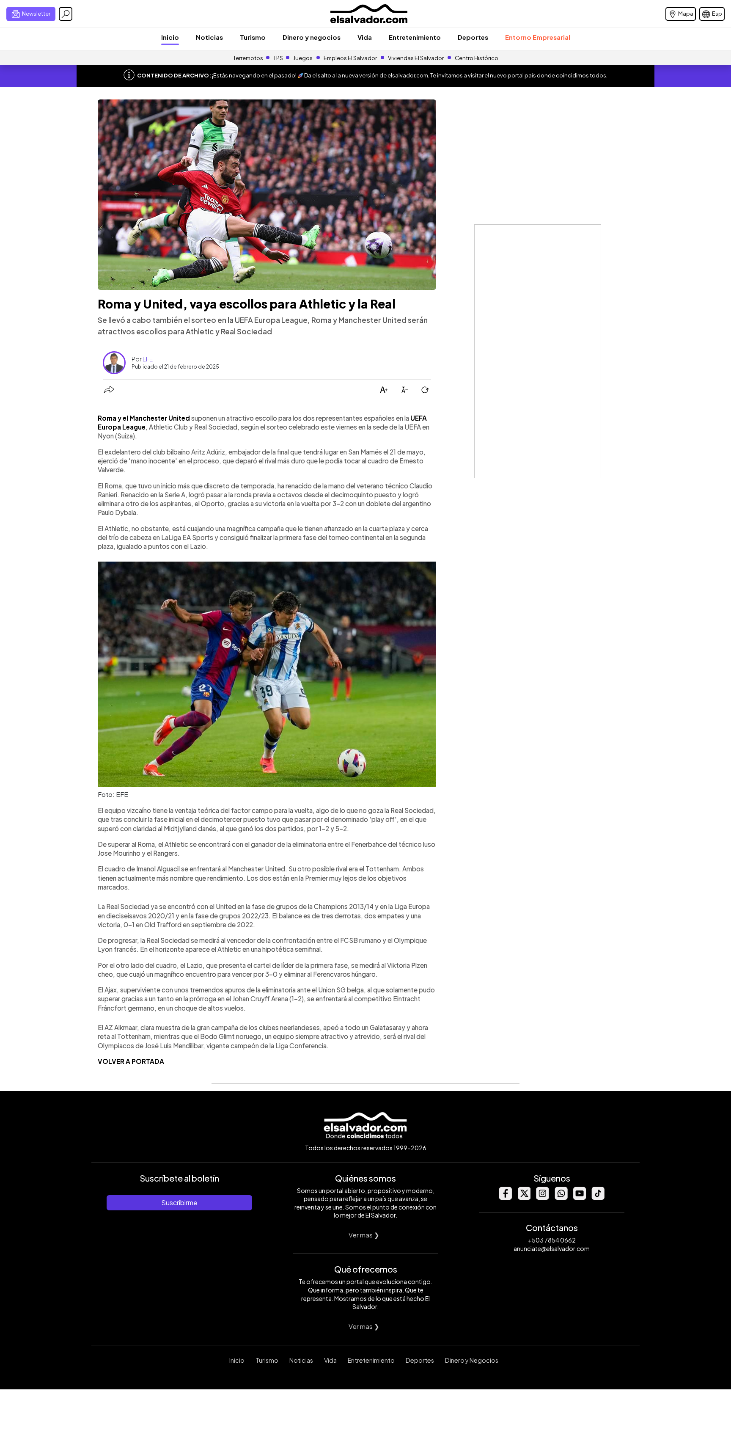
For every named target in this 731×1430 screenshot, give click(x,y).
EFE (148, 359)
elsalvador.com (407, 75)
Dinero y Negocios (471, 1360)
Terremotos (248, 58)
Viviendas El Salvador (416, 58)
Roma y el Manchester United (144, 418)
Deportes (473, 37)
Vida (364, 37)
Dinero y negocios (312, 37)
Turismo (253, 37)
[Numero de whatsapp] (561, 1197)
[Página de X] (523, 1197)
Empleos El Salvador (350, 58)
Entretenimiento (415, 37)
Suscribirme (179, 1202)
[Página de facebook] (505, 1197)
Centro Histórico (476, 58)
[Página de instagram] (542, 1197)
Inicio (170, 37)
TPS (278, 58)
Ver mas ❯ (364, 1235)
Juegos (303, 58)
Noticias (209, 37)
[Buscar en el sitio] (65, 14)
